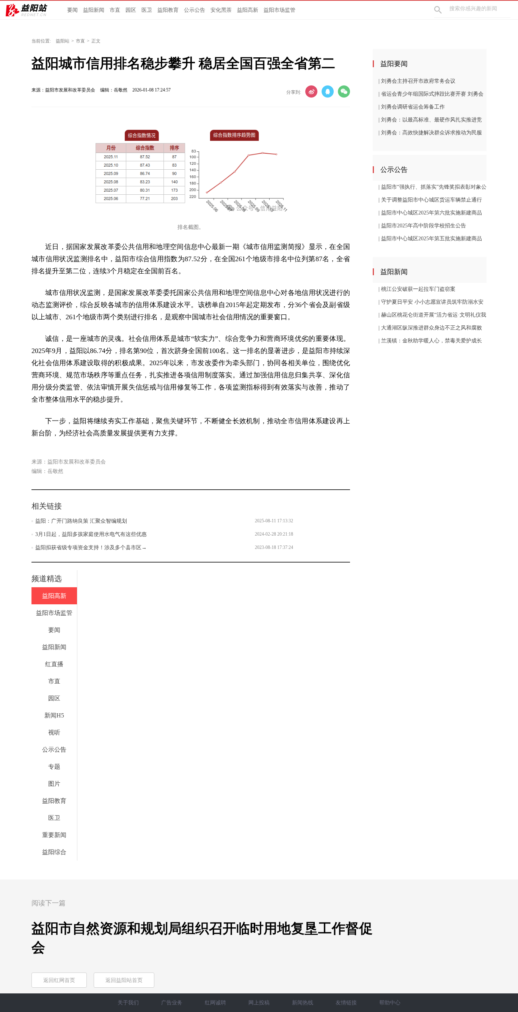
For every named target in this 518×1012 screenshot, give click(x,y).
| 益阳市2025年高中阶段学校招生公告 (422, 226)
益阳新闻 (93, 10)
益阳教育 (168, 10)
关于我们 (128, 1003)
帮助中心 (389, 1003)
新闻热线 (302, 1003)
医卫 (146, 10)
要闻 (72, 10)
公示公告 (194, 10)
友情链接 (346, 1003)
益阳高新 (247, 10)
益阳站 (62, 41)
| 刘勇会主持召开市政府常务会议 (416, 81)
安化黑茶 (221, 10)
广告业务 (171, 1003)
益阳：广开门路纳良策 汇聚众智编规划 (81, 521)
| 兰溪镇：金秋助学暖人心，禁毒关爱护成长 (430, 341)
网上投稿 (259, 1003)
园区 (131, 10)
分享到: (293, 92)
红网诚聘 (215, 1003)
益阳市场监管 (279, 10)
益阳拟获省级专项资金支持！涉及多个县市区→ (91, 547)
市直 (115, 10)
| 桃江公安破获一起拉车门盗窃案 (416, 289)
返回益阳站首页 (124, 980)
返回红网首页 (59, 980)
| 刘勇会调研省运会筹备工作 (411, 107)
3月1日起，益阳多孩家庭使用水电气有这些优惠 (91, 534)
